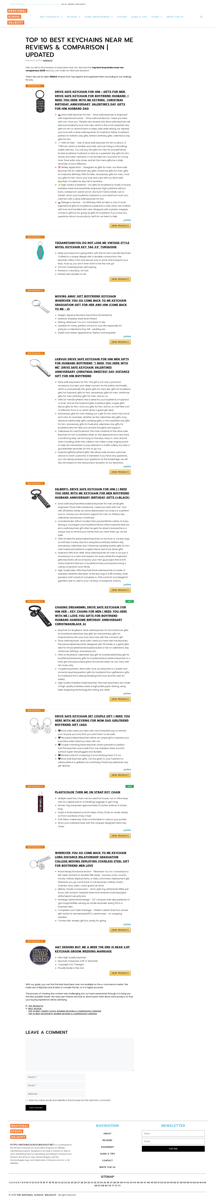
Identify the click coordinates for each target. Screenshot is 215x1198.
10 (27, 1182)
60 (188, 1182)
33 (98, 1182)
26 (75, 1182)
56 (174, 1182)
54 (168, 1182)
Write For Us (175, 17)
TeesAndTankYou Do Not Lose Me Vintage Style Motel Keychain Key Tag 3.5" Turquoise (92, 245)
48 (148, 1182)
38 (114, 1182)
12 (33, 1182)
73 (119, 1185)
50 (155, 1182)
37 (111, 1182)
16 (44, 1182)
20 (56, 1182)
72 (116, 1185)
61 (191, 1182)
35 (104, 1182)
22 (62, 1182)
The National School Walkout (36, 1195)
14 (38, 1182)
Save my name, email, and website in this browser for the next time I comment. (70, 1100)
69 (106, 1185)
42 (128, 1182)
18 (50, 1182)
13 (35, 1182)
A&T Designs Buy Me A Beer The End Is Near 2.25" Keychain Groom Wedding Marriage (92, 949)
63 (198, 1182)
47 (145, 1182)
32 (95, 1182)
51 (159, 1182)
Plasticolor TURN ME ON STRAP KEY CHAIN (87, 792)
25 (72, 1182)
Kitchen (122, 17)
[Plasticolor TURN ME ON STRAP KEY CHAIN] (40, 802)
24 (68, 1182)
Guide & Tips (139, 17)
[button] (201, 17)
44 (134, 1182)
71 (113, 1185)
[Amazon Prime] (127, 220)
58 (181, 1182)
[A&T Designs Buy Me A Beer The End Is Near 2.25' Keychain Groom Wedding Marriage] (40, 955)
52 (161, 1182)
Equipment (107, 1147)
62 (194, 1182)
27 (78, 1182)
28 (82, 1182)
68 (102, 1185)
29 (85, 1182)
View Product (120, 225)
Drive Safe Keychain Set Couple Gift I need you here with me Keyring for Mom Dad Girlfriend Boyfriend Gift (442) (92, 720)
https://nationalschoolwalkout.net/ (32, 1144)
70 (109, 1185)
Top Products (35, 1006)
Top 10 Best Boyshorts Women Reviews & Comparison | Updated (62, 1013)
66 (95, 1185)
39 (118, 1182)
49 (151, 1182)
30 (88, 1182)
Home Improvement (97, 17)
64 (201, 1182)
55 (171, 1182)
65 (204, 1182)
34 (101, 1182)
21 (59, 1182)
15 (41, 1182)
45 (138, 1182)
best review (35, 1008)
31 (92, 1182)
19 (53, 1182)
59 (184, 1182)
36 (108, 1182)
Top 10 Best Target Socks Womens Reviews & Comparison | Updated (64, 1011)
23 (65, 1182)
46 (141, 1182)
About (107, 1133)
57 (178, 1182)
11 (30, 1182)
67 (99, 1185)
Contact (107, 1160)
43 (131, 1182)
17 (47, 1182)
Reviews (72, 17)
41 (125, 1182)
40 (121, 1182)
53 (165, 1182)
